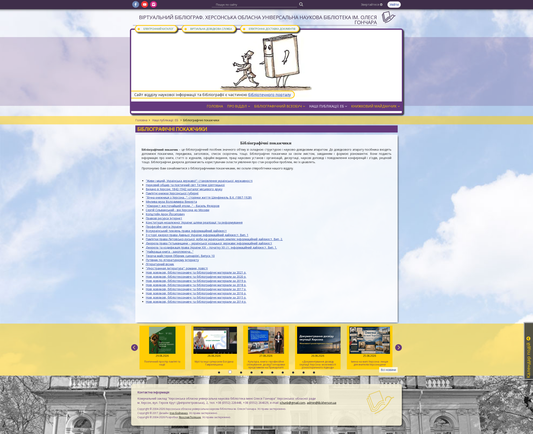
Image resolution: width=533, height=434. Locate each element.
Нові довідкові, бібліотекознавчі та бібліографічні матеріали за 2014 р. (196, 302)
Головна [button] (215, 106)
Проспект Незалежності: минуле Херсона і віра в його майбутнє (361, 360)
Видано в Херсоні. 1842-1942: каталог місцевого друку (184, 189)
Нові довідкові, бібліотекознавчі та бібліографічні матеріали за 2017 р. (196, 289)
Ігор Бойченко (179, 413)
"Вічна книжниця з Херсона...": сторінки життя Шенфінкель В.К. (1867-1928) (199, 197)
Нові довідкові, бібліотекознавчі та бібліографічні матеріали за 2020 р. (196, 277)
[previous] (134, 347)
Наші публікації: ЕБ (165, 120)
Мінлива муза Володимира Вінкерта (171, 202)
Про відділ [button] (237, 106)
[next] (398, 347)
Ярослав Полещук (190, 417)
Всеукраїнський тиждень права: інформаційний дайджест (186, 231)
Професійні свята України (164, 227)
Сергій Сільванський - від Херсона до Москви (177, 210)
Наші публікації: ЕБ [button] (326, 106)
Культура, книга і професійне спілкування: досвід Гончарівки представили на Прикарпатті (205, 361)
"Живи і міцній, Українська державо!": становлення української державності (199, 181)
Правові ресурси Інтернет (164, 218)
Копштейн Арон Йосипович (165, 214)
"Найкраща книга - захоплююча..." (169, 252)
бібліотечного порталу (269, 94)
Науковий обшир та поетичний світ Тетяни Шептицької (185, 185)
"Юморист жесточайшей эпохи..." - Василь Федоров (182, 206)
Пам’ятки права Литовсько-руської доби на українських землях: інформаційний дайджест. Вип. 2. (214, 239)
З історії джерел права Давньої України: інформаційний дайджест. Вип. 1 (197, 235)
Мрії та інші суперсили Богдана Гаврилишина (153, 360)
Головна (141, 120)
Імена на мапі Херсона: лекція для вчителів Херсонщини (309, 360)
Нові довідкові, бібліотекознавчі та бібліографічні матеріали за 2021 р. (196, 272)
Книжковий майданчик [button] (374, 106)
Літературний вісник (160, 264)
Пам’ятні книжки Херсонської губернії (172, 193)
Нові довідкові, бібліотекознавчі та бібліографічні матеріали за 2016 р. (196, 293)
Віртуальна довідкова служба (208, 28)
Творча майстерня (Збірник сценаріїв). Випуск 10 (180, 256)
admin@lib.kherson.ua (321, 403)
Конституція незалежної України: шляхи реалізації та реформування (194, 222)
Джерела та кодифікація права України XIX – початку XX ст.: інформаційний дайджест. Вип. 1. (211, 247)
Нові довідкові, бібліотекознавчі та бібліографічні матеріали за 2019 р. (196, 281)
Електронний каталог (155, 28)
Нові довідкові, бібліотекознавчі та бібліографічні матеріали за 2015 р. (196, 297)
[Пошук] (301, 4)
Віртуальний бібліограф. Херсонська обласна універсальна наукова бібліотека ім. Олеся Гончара (258, 20)
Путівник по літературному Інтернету (172, 260)
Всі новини (388, 370)
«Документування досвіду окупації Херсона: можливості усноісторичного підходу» (257, 361)
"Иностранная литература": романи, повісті (177, 268)
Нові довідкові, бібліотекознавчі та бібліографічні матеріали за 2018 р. (196, 285)
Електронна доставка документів (269, 28)
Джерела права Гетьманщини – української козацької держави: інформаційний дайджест (209, 243)
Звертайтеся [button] (370, 4)
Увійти (394, 4)
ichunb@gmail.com (292, 403)
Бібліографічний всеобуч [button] (278, 106)
